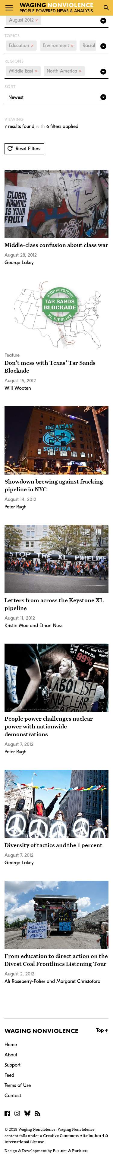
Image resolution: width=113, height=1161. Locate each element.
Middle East (23, 71)
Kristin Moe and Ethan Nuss (33, 625)
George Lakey (19, 262)
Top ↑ (102, 1030)
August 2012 (23, 20)
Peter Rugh (16, 507)
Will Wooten (18, 388)
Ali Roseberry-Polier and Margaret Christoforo (52, 981)
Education (21, 45)
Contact (13, 1095)
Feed (9, 1075)
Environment (58, 45)
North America (64, 71)
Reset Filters (27, 148)
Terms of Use (18, 1085)
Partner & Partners (70, 1150)
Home (11, 1044)
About (11, 1055)
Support (12, 1065)
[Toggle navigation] (9, 7)
